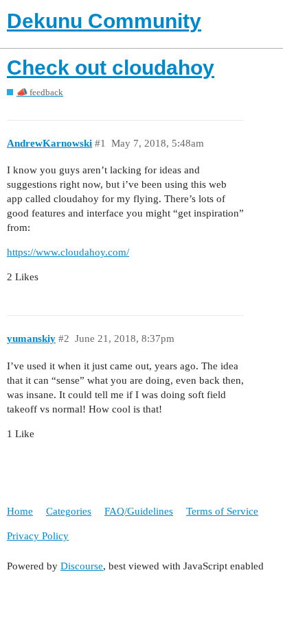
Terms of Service (222, 511)
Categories (68, 511)
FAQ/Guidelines (138, 511)
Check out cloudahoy (110, 67)
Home (20, 511)
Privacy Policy (38, 535)
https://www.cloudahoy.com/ (68, 252)
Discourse (81, 566)
